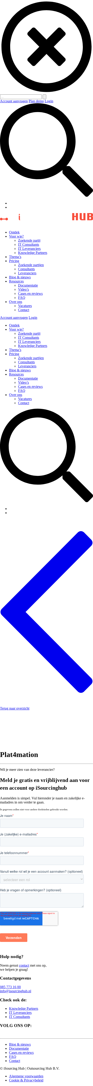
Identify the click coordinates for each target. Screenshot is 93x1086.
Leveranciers (27, 273)
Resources (16, 281)
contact (24, 965)
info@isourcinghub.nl (15, 991)
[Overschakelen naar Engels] (11, 207)
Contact (23, 310)
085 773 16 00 (10, 987)
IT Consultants (28, 244)
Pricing (14, 261)
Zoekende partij (29, 240)
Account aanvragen (14, 101)
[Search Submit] (44, 96)
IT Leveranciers (29, 249)
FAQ (21, 298)
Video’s (23, 289)
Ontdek (14, 232)
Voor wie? (16, 236)
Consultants (26, 269)
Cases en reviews (30, 293)
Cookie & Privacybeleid (26, 1080)
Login (49, 101)
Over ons (15, 302)
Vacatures (25, 306)
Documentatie (28, 285)
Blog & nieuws (20, 277)
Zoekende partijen (31, 265)
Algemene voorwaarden (26, 1076)
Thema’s (15, 257)
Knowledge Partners (32, 253)
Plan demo (36, 101)
